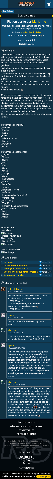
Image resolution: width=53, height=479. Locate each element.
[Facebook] (31, 457)
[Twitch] (24, 461)
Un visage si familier (14, 275)
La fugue (8, 262)
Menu (4, 4)
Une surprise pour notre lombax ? (21, 272)
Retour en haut (26, 434)
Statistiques (26, 430)
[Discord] (29, 461)
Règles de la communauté (26, 427)
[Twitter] (21, 457)
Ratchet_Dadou (15, 289)
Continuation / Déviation (31, 32)
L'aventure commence (15, 265)
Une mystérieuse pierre (16, 268)
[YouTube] (26, 457)
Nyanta (11, 315)
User (49, 4)
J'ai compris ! (44, 476)
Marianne (39, 22)
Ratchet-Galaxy (26, 4)
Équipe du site (26, 423)
